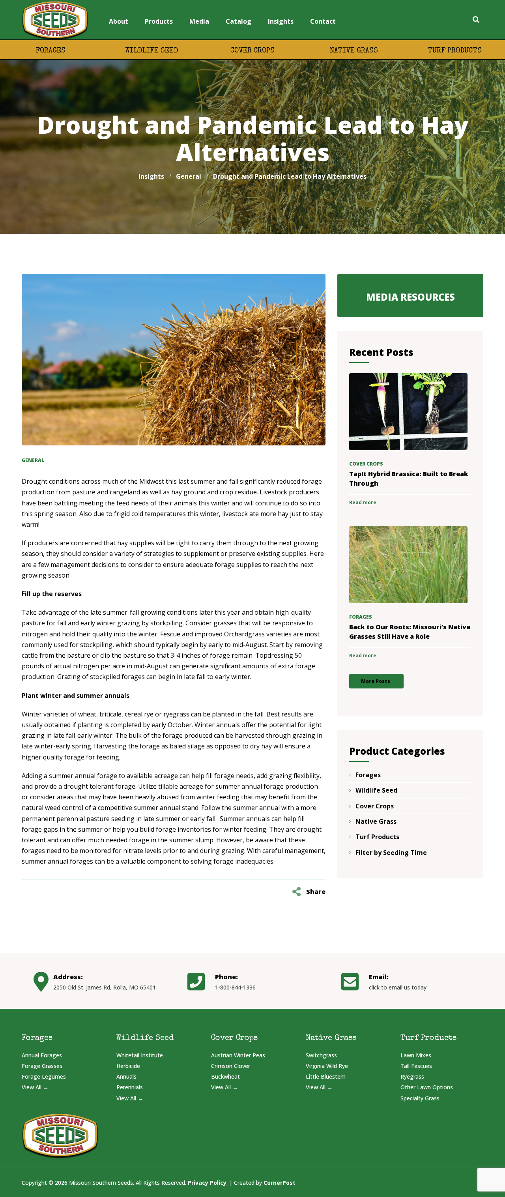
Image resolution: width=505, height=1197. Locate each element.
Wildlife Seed (151, 50)
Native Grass (353, 50)
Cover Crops (252, 50)
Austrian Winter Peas (238, 1055)
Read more (362, 502)
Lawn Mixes (415, 1055)
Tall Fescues (416, 1066)
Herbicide (128, 1066)
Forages (50, 50)
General (33, 460)
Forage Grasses (42, 1066)
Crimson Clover (230, 1066)
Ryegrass (412, 1076)
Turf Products (455, 50)
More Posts (375, 681)
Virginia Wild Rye (327, 1066)
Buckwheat (225, 1076)
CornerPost (280, 1182)
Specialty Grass (420, 1098)
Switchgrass (321, 1055)
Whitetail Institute (139, 1055)
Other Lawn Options (426, 1087)
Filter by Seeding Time (391, 852)
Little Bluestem (326, 1076)
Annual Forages (42, 1055)
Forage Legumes (44, 1076)
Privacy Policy (207, 1182)
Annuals (126, 1076)
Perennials (129, 1087)
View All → (35, 1087)
